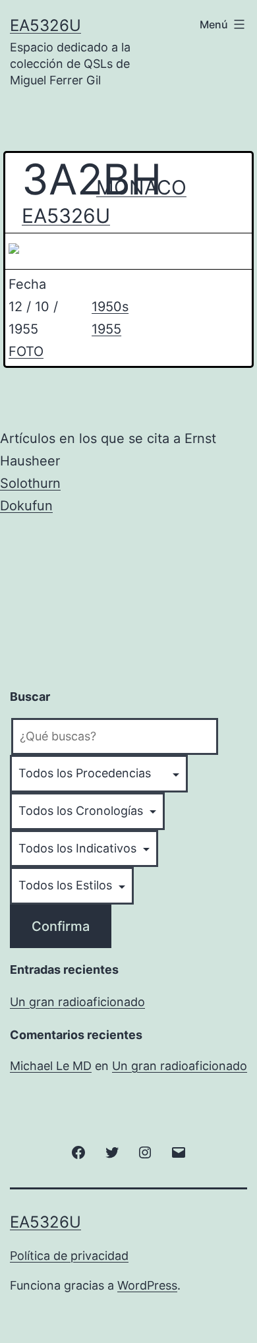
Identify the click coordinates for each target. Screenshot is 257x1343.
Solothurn (30, 483)
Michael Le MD (51, 1066)
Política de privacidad (69, 1256)
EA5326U (45, 25)
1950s (110, 306)
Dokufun (26, 506)
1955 (106, 329)
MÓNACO (131, 187)
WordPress (147, 1285)
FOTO (26, 351)
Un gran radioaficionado (77, 1002)
